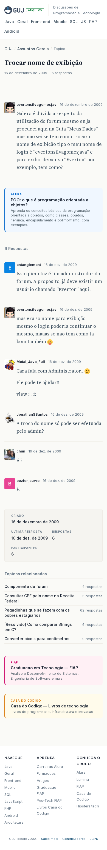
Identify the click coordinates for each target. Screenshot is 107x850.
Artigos (43, 780)
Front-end (12, 780)
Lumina (83, 779)
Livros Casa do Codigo (50, 810)
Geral (22, 21)
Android (11, 31)
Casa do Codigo (84, 796)
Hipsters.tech (88, 806)
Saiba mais (49, 839)
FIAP (80, 786)
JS (83, 21)
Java (9, 21)
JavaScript (13, 801)
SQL (74, 21)
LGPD (94, 839)
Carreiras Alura (50, 766)
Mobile (60, 21)
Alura (81, 772)
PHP (93, 21)
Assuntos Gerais (33, 48)
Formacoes (46, 773)
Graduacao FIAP (46, 790)
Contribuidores (74, 839)
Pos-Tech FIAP (49, 800)
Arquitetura (14, 822)
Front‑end (40, 21)
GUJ (8, 48)
